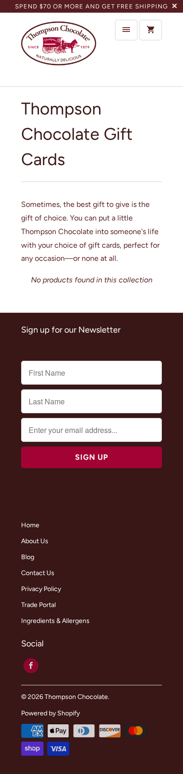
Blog (27, 557)
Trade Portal (38, 605)
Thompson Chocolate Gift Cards (77, 134)
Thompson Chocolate (76, 697)
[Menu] (126, 30)
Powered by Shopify (50, 713)
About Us (34, 541)
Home (30, 525)
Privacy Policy (41, 589)
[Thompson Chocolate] (58, 49)
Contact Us (37, 573)
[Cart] (150, 30)
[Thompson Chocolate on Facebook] (30, 665)
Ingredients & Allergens (55, 621)
